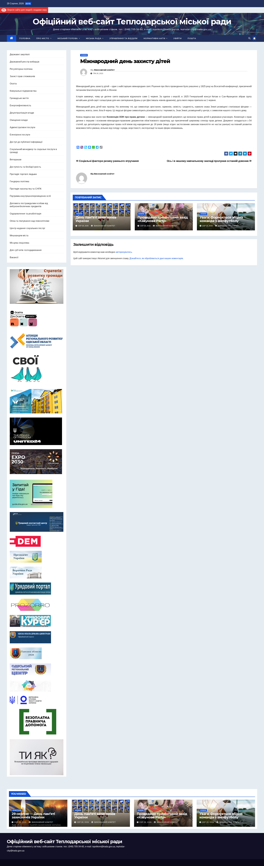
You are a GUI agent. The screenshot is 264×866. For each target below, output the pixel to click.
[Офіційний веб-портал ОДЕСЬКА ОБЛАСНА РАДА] (37, 653)
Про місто (43, 38)
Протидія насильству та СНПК (25, 189)
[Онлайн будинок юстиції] (37, 686)
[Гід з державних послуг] (37, 493)
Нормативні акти (155, 38)
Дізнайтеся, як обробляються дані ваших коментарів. (156, 258)
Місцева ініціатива (19, 243)
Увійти (177, 38)
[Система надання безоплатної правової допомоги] (37, 721)
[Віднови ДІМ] (37, 401)
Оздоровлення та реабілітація (25, 213)
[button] (249, 38)
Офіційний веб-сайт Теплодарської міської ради (132, 21)
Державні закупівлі (20, 54)
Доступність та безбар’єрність (25, 167)
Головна (24, 38)
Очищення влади (19, 120)
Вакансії (14, 257)
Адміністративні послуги (22, 127)
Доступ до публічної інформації (26, 142)
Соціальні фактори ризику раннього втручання (108, 160)
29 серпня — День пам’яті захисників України (33, 815)
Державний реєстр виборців (24, 62)
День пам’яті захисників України (95, 219)
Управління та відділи (123, 38)
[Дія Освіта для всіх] (37, 318)
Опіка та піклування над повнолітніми (29, 221)
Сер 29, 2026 (20, 822)
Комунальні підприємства (23, 91)
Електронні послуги (20, 134)
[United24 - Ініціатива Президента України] (37, 431)
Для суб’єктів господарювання (26, 250)
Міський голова (67, 38)
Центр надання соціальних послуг (27, 228)
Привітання (17, 810)
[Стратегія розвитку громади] (37, 286)
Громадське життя (19, 98)
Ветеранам (15, 159)
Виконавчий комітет (104, 70)
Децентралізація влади (22, 113)
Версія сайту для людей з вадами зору (26, 10)
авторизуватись (124, 252)
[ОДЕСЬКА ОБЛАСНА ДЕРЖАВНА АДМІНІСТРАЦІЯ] (37, 637)
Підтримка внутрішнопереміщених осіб (30, 196)
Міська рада (94, 38)
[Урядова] (37, 522)
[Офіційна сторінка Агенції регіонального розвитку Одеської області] (37, 341)
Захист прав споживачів (22, 76)
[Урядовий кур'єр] (37, 621)
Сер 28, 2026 (83, 822)
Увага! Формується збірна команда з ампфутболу (221, 219)
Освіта (13, 83)
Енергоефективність (20, 105)
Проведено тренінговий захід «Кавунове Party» (163, 219)
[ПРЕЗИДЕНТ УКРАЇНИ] (37, 557)
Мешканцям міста (19, 235)
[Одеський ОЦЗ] (37, 669)
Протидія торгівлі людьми (23, 174)
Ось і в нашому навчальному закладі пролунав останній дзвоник (208, 160)
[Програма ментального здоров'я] (37, 757)
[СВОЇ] (37, 369)
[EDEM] (37, 541)
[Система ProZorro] (37, 605)
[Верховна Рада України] (37, 572)
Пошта (192, 38)
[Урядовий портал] (37, 589)
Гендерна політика (19, 181)
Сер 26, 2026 (208, 822)
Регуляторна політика (21, 69)
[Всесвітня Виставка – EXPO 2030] (37, 461)
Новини (84, 55)
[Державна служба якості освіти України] (37, 700)
